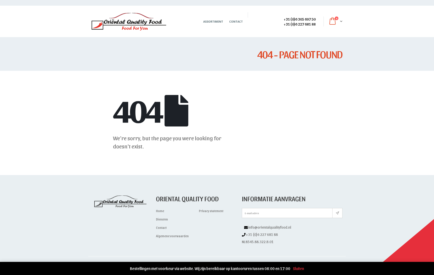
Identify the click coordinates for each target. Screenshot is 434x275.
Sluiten (298, 268)
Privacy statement (211, 211)
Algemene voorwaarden (172, 236)
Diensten (162, 219)
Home (160, 211)
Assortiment (213, 22)
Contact (236, 22)
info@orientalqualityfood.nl (269, 227)
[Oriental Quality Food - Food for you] (129, 21)
